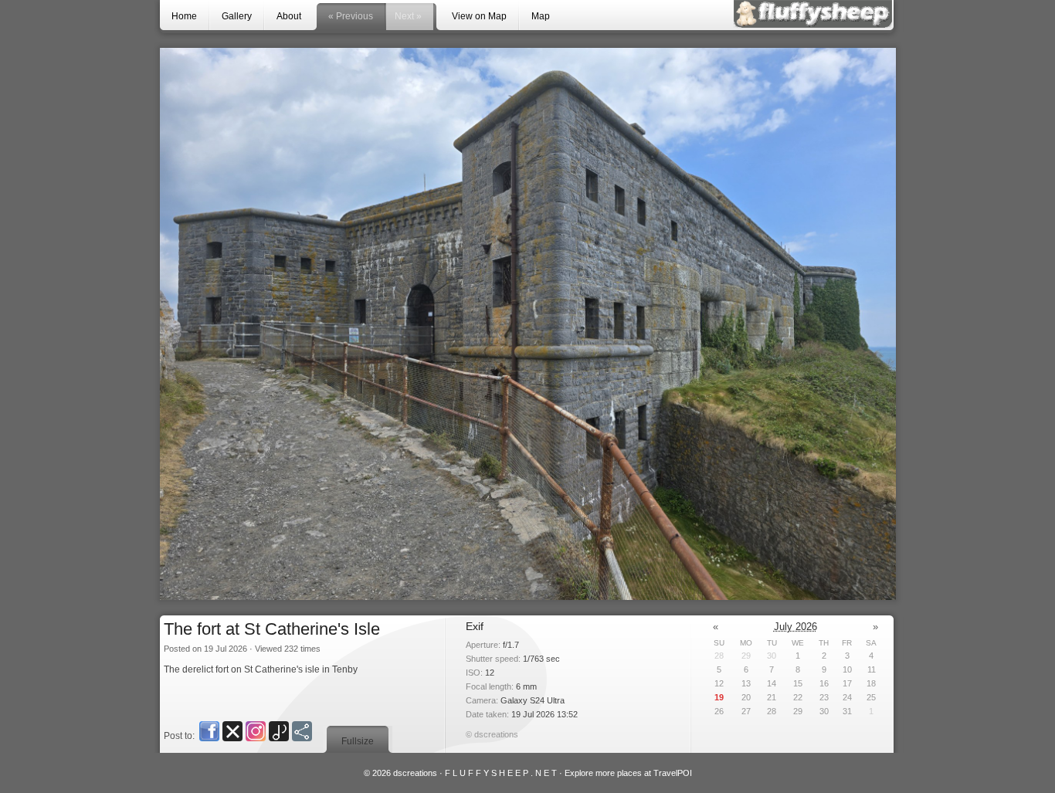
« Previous (350, 16)
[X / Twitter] (232, 731)
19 (719, 697)
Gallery (237, 16)
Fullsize (357, 741)
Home (184, 16)
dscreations (415, 773)
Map (540, 16)
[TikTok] (279, 731)
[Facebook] (209, 731)
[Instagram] (256, 731)
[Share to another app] (302, 731)
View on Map (479, 16)
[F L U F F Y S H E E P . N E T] (813, 14)
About (288, 16)
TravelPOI (672, 773)
